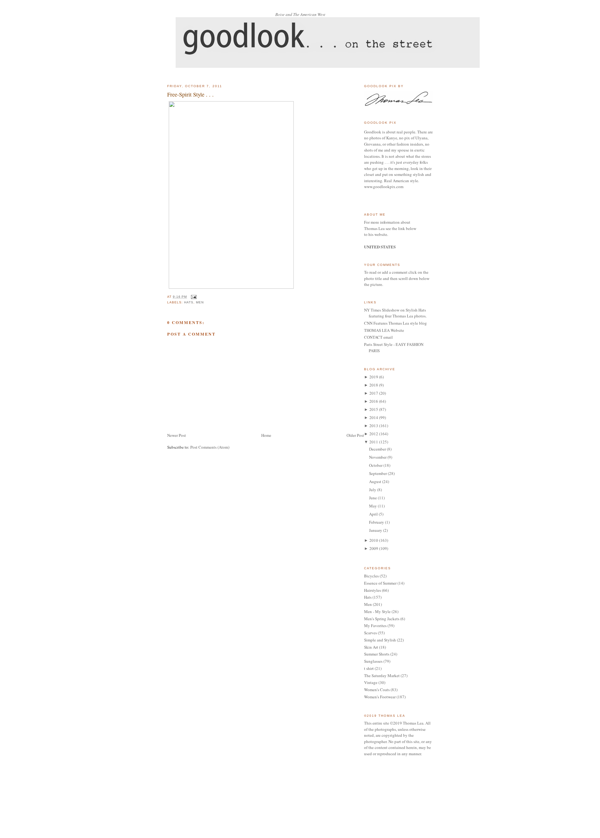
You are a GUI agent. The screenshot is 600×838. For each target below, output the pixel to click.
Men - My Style (377, 611)
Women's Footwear (380, 697)
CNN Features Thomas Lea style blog (395, 323)
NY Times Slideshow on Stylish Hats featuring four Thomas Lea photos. (395, 313)
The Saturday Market (382, 675)
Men (200, 302)
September (378, 473)
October (375, 465)
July (372, 489)
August (375, 481)
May (373, 506)
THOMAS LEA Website (384, 330)
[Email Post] (193, 296)
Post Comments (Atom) (209, 447)
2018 (373, 385)
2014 (373, 417)
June (373, 498)
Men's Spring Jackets (381, 618)
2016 (373, 401)
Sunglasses (373, 661)
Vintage (371, 682)
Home (266, 435)
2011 (373, 442)
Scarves (370, 633)
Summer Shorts (376, 654)
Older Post (355, 435)
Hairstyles (372, 590)
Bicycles (371, 576)
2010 (373, 540)
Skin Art (371, 647)
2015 (373, 409)
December (377, 449)
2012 (373, 433)
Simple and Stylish (380, 640)
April (373, 514)
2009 (373, 548)
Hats (188, 302)
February (376, 522)
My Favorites (375, 625)
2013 (373, 425)
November (378, 457)
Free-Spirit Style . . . (190, 94)
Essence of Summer (380, 583)
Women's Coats (377, 689)
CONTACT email (378, 337)
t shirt (369, 668)
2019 (373, 377)
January (375, 530)
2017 (373, 393)
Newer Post (176, 435)
